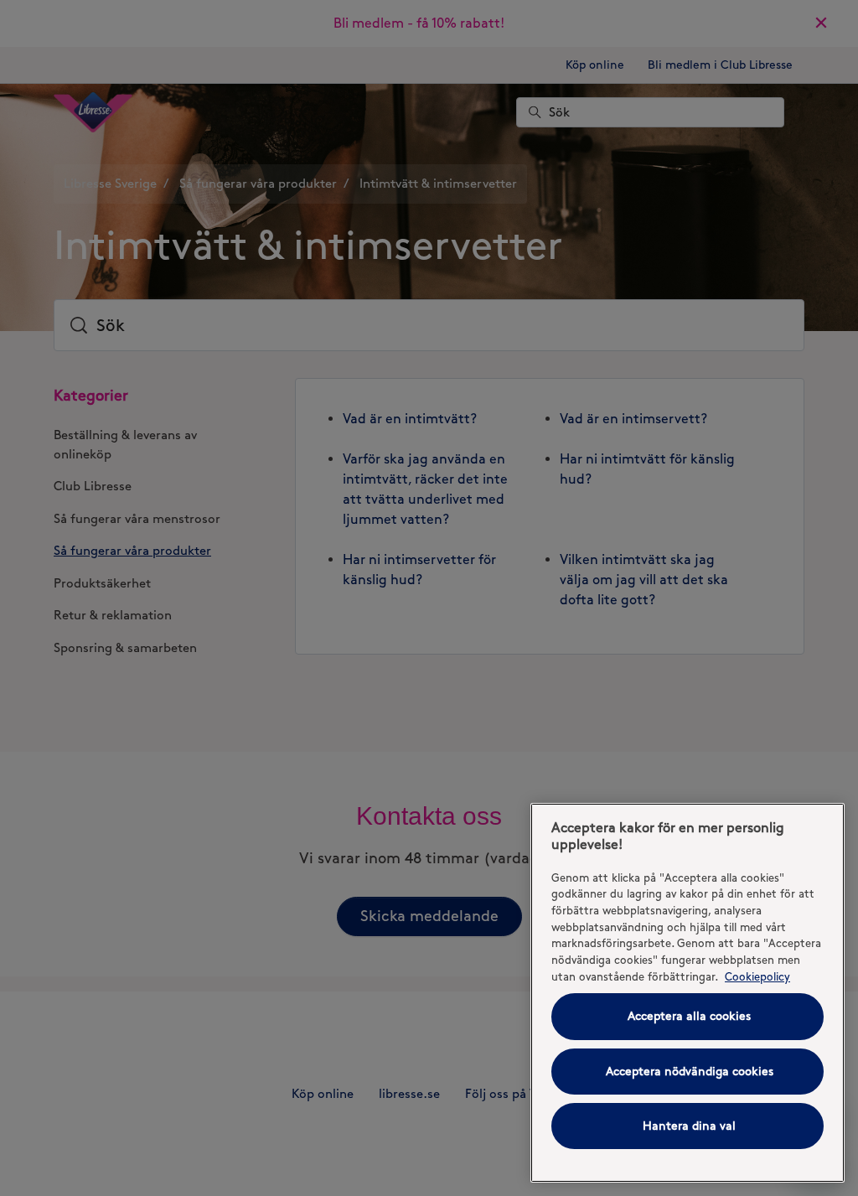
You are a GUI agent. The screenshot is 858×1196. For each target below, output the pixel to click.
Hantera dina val (689, 1126)
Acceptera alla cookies (689, 1016)
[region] (687, 993)
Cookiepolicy (757, 976)
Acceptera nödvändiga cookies (689, 1071)
